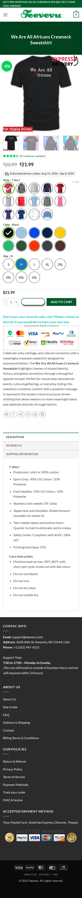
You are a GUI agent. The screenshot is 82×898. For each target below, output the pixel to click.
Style (6, 180)
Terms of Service (14, 777)
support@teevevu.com (27, 637)
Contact (8, 730)
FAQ (6, 715)
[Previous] (9, 93)
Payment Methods (15, 784)
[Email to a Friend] (28, 414)
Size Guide (10, 707)
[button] (5, 15)
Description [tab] (15, 437)
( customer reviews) (32, 156)
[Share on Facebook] (14, 414)
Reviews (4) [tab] (14, 445)
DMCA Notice (12, 800)
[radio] (8, 188)
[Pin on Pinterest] (35, 414)
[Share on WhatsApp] (6, 414)
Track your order (14, 792)
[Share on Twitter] (21, 414)
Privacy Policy (12, 769)
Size (5, 256)
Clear (75, 181)
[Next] (72, 93)
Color (6, 224)
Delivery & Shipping (16, 722)
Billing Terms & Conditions (21, 738)
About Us (9, 699)
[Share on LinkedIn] (42, 414)
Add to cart (61, 302)
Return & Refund (14, 761)
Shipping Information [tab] (22, 454)
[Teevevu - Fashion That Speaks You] (41, 15)
